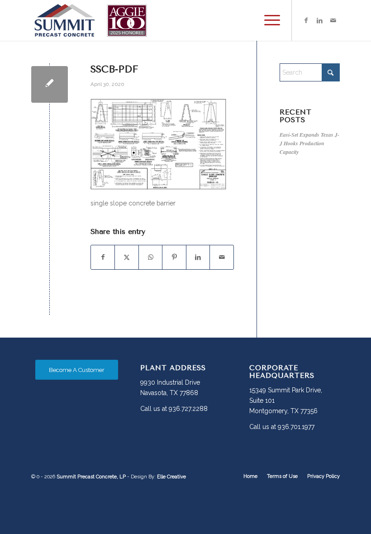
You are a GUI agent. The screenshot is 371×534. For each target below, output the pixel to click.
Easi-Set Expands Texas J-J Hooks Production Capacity (309, 143)
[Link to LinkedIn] (319, 20)
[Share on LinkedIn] (197, 257)
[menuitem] (267, 20)
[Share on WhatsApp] (150, 257)
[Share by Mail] (221, 257)
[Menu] (267, 20)
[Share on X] (126, 257)
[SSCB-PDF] (49, 84)
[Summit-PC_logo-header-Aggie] (90, 20)
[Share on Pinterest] (174, 257)
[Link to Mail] (333, 20)
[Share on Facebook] (102, 257)
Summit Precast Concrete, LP (91, 477)
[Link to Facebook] (306, 20)
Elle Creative (171, 477)
